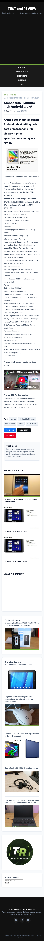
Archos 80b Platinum (27, 419)
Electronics (22, 72)
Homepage (22, 68)
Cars (22, 84)
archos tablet (10, 423)
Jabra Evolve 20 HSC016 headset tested (21, 768)
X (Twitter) (24, 430)
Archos (13, 419)
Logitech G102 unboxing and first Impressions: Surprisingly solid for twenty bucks (19, 699)
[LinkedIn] (22, 920)
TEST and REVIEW (22, 9)
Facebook (10, 430)
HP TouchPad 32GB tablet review (18, 665)
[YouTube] (28, 920)
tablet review (31, 423)
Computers (22, 76)
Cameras (22, 80)
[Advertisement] (22, 37)
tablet (21, 423)
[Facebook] (16, 920)
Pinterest (10, 435)
